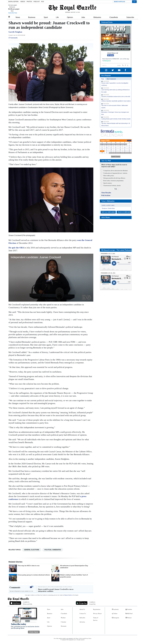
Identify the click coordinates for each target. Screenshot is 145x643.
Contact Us (83, 613)
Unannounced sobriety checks (112, 185)
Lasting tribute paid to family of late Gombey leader (116, 119)
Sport (46, 17)
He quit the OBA (16, 247)
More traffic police (108, 175)
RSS (42, 1)
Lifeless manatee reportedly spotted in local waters (116, 101)
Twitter (115, 613)
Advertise (82, 622)
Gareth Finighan (15, 32)
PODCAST (37, 1)
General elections (31, 550)
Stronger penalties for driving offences (114, 178)
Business (31, 17)
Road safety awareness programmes (113, 180)
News (18, 17)
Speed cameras (107, 183)
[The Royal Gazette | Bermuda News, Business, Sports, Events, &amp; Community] (72, 7)
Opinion (70, 17)
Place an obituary (124, 212)
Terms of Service (68, 595)
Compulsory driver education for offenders (115, 170)
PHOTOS (29, 1)
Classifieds (113, 17)
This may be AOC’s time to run (28, 565)
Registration (96, 609)
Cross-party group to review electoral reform (34, 575)
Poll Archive (105, 195)
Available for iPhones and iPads (27, 603)
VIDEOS (22, 1)
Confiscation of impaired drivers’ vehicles (115, 173)
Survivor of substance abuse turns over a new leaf (115, 96)
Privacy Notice (97, 613)
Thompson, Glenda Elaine (108, 208)
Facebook (116, 609)
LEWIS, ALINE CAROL (108, 205)
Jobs (83, 17)
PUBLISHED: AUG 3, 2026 (108, 253)
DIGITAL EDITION (13, 1)
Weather (63, 618)
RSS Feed (129, 613)
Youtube (129, 609)
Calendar (63, 622)
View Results (106, 193)
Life (57, 17)
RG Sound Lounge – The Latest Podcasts (116, 250)
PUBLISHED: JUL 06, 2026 (108, 273)
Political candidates (52, 550)
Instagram (116, 618)
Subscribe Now (12, 13)
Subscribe (130, 17)
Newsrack (63, 626)
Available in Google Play (92, 603)
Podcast (129, 618)
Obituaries (97, 17)
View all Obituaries (108, 212)
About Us (82, 609)
